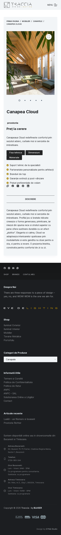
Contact (8, 400)
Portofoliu (9, 340)
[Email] (13, 268)
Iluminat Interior (12, 329)
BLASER (38, 508)
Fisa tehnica (15, 152)
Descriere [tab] (30, 199)
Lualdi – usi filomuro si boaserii (19, 419)
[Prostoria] (13, 123)
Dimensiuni (34, 152)
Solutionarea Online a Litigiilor (19, 397)
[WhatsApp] (17, 268)
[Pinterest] (23, 186)
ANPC (7, 389)
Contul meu (29, 274)
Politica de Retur (12, 386)
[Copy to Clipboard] (8, 186)
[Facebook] (13, 186)
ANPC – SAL (10, 393)
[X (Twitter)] (18, 186)
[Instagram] (9, 268)
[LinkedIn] (28, 186)
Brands (15, 274)
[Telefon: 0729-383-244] (5, 459)
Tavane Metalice (12, 336)
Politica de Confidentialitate (18, 382)
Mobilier (8, 332)
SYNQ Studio (51, 529)
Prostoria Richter (12, 422)
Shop (6, 274)
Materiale (14, 157)
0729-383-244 (14, 460)
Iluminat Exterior (12, 325)
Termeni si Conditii (13, 378)
